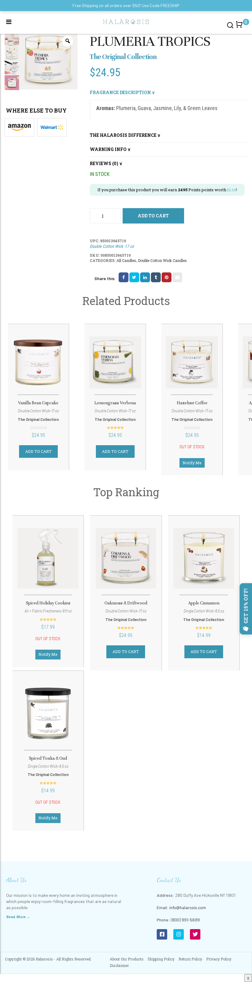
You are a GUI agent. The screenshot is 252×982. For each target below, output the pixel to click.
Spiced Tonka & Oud (48, 758)
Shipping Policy (161, 958)
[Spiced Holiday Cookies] (48, 558)
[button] (240, 27)
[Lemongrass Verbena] (115, 362)
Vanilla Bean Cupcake (38, 403)
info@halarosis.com (187, 907)
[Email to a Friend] (177, 277)
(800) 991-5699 (185, 919)
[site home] (126, 21)
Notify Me (192, 462)
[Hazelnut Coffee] (191, 362)
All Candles (126, 260)
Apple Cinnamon (203, 603)
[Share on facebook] (123, 277)
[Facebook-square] (162, 934)
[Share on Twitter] (134, 277)
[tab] (169, 92)
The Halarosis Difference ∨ (125, 135)
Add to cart (153, 216)
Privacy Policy (218, 958)
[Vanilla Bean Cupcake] (38, 362)
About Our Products (127, 958)
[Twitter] (195, 934)
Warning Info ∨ (110, 149)
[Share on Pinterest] (166, 277)
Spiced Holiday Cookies (48, 603)
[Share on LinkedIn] (145, 277)
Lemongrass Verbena (115, 403)
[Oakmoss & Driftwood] (125, 558)
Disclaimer (119, 965)
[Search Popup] (230, 25)
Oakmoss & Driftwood (125, 603)
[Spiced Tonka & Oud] (48, 713)
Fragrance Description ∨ (122, 92)
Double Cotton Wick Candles (162, 260)
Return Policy (190, 958)
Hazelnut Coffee (192, 403)
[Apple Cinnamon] (203, 558)
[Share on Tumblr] (156, 277)
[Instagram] (178, 934)
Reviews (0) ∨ (106, 163)
